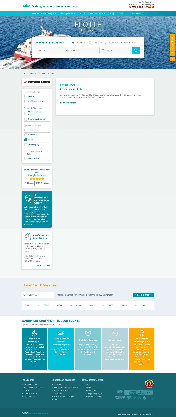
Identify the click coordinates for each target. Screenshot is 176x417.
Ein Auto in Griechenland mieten (66, 388)
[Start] (24, 73)
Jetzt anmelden (43, 265)
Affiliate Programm (61, 385)
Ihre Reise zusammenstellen (122, 42)
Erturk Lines (42, 73)
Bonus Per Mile (29, 396)
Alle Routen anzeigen (144, 295)
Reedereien (32, 73)
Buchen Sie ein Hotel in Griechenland (62, 392)
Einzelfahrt (81, 42)
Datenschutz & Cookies (93, 397)
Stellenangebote (91, 391)
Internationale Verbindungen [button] (43, 13)
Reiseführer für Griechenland (65, 396)
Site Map (57, 399)
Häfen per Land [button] (67, 13)
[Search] (136, 50)
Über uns (88, 385)
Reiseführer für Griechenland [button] (91, 13)
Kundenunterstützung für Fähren (33, 389)
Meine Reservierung (31, 393)
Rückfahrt (97, 42)
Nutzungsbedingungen (93, 394)
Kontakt (88, 388)
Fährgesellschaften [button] (117, 13)
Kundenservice (137, 13)
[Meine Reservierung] (172, 59)
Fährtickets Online (30, 385)
